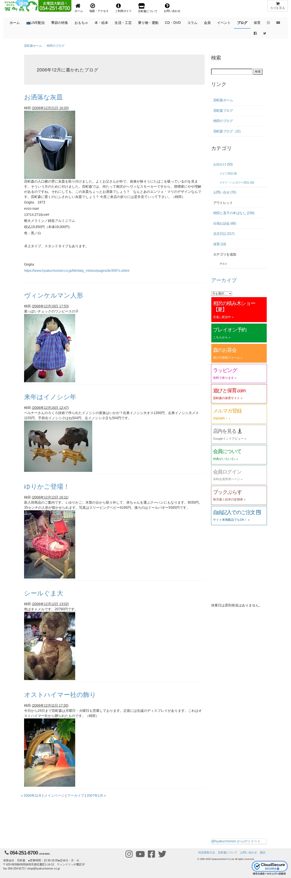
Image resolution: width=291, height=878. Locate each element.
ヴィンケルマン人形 (53, 294)
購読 (262, 852)
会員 (207, 23)
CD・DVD (173, 23)
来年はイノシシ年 (50, 396)
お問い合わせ (248, 852)
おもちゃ (81, 23)
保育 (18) (219, 244)
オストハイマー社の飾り (60, 694)
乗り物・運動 (148, 23)
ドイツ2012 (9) (228, 173)
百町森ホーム (33, 45)
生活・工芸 (123, 23)
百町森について (227, 852)
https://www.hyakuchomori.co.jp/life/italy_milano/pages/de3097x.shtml (76, 270)
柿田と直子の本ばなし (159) (233, 213)
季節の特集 (59, 23)
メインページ (54, 795)
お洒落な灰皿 (43, 96)
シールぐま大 (43, 592)
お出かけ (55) (223, 164)
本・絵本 (101, 23)
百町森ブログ (223, 110)
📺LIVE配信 (35, 23)
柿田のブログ (56, 45)
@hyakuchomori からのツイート (236, 841)
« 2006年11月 (31, 795)
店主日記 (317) (224, 233)
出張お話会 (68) (224, 223)
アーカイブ (75, 795)
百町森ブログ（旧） (228, 131)
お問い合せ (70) (224, 192)
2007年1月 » (96, 795)
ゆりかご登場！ (47, 486)
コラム (192, 23)
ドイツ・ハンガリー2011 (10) (237, 182)
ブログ (242, 23)
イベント (224, 23)
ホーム (15, 23)
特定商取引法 (206, 852)
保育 (257, 23)
